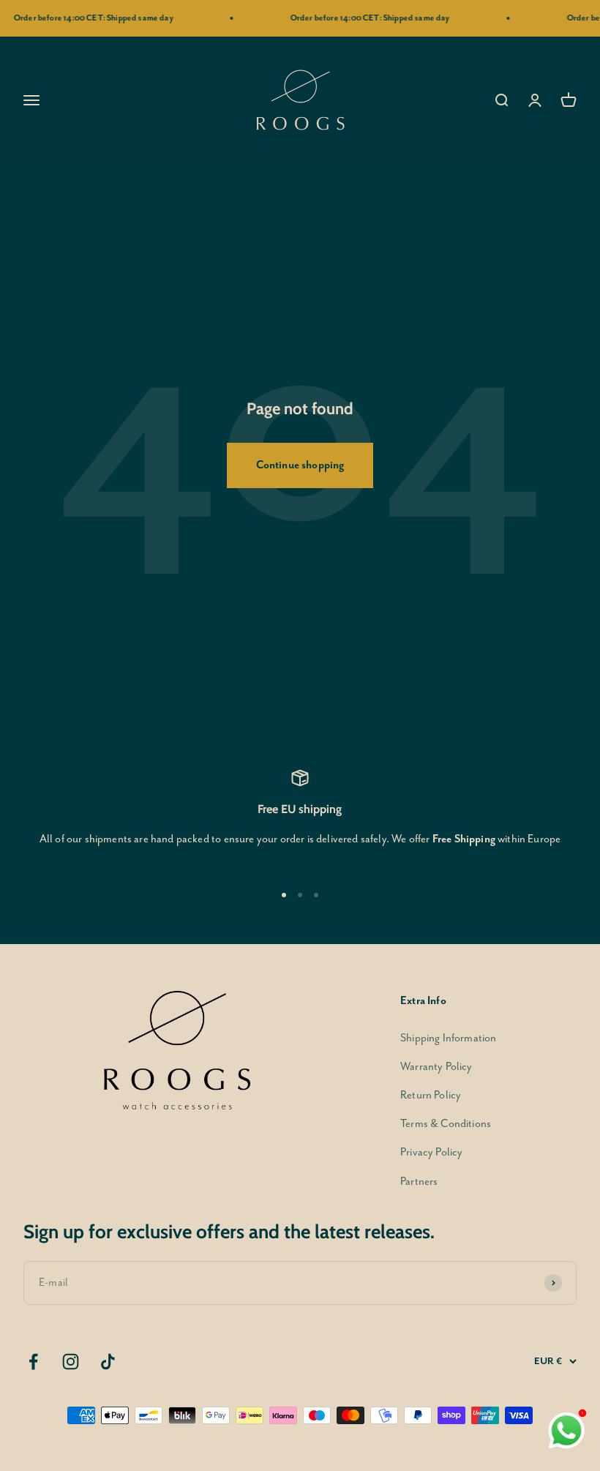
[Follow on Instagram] (70, 1361)
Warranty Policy (436, 1066)
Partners (419, 1181)
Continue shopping (300, 465)
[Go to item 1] (284, 895)
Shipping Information (448, 1038)
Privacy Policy (431, 1152)
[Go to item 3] (316, 895)
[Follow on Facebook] (33, 1361)
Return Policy (430, 1095)
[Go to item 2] (300, 895)
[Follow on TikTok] (108, 1361)
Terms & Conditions (445, 1124)
